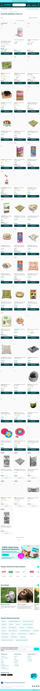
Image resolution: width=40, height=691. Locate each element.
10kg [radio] (4, 78)
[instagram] (36, 686)
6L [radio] (28, 445)
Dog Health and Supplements (14, 621)
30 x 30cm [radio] (29, 277)
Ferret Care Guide (22, 604)
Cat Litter (11, 624)
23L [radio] (3, 220)
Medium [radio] (32, 332)
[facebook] (34, 686)
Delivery (2, 661)
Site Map (22, 686)
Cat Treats (4, 627)
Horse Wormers (30, 627)
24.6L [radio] (28, 162)
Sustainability (16, 665)
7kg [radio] (15, 192)
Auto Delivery (29, 659)
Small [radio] (29, 332)
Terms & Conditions (4, 657)
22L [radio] (1, 162)
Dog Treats (4, 624)
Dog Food (3, 621)
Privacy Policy (18, 686)
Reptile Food (22, 636)
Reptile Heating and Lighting (21, 640)
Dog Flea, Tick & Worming (28, 621)
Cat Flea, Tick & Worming (27, 624)
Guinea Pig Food (5, 636)
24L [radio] (1, 529)
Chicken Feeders (5, 633)
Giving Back (16, 661)
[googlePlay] (9, 675)
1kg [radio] (28, 77)
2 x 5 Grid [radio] (16, 472)
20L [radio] (17, 417)
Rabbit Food (32, 633)
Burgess (17, 576)
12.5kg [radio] (34, 77)
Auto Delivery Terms (5, 668)
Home (2, 11)
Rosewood (3, 576)
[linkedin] (38, 686)
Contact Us (3, 656)
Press (15, 657)
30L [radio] (3, 46)
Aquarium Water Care (13, 630)
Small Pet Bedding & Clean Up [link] (12, 11)
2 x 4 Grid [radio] (16, 219)
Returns (2, 662)
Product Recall (3, 667)
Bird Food (13, 633)
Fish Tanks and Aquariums (25, 630)
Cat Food (18, 624)
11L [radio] (28, 106)
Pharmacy (29, 657)
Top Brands (16, 664)
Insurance (29, 656)
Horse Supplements (12, 627)
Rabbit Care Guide (5, 604)
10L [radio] (1, 46)
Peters (32, 576)
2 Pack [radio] (2, 444)
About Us (16, 656)
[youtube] (32, 686)
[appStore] (3, 675)
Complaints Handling (5, 665)
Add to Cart (6, 53)
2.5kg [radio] (15, 162)
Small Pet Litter (14, 636)
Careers (15, 659)
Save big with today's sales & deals (20, 1)
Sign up (36, 649)
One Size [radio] (2, 107)
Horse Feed (22, 627)
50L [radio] (1, 332)
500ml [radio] (15, 135)
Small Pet (5, 11)
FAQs (2, 659)
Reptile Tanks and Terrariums (7, 640)
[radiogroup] (6, 46)
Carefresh (24, 576)
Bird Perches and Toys (22, 633)
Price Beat (3, 664)
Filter (2, 17)
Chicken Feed (35, 630)
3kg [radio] (1, 78)
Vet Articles (29, 661)
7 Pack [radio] (2, 417)
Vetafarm (10, 576)
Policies (15, 662)
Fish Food (3, 630)
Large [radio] (29, 192)
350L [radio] (31, 44)
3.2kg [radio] (31, 77)
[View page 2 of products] (22, 539)
